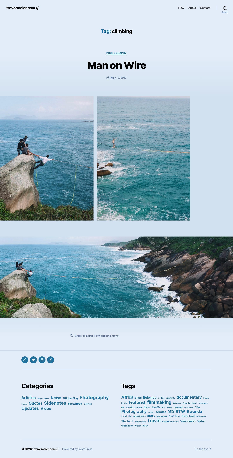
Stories (88, 403)
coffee (161, 398)
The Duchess (140, 422)
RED (171, 412)
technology (201, 416)
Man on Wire (116, 65)
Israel (194, 403)
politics (151, 412)
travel (115, 335)
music (129, 407)
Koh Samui (203, 403)
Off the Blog (70, 398)
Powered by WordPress (77, 449)
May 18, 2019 (118, 77)
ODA (197, 407)
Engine (206, 398)
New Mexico (158, 407)
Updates (30, 408)
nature (138, 407)
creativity (170, 398)
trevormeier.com (170, 421)
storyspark (162, 416)
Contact (205, 7)
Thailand (127, 421)
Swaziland (188, 416)
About (192, 7)
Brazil (78, 335)
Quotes (35, 403)
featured (137, 402)
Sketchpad (75, 403)
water (138, 425)
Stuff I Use (174, 416)
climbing (88, 335)
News (56, 397)
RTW (96, 335)
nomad (178, 407)
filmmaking (159, 402)
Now (181, 7)
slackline (106, 335)
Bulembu (149, 397)
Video (46, 408)
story (151, 416)
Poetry (24, 404)
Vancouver (188, 421)
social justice (139, 416)
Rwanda (194, 411)
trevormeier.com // (22, 8)
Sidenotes (55, 403)
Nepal (46, 399)
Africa (127, 397)
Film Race (177, 403)
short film (126, 416)
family (124, 403)
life (122, 407)
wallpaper (127, 425)
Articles (28, 397)
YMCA (145, 426)
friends (186, 403)
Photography (116, 53)
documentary (189, 397)
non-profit (188, 408)
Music (40, 399)
